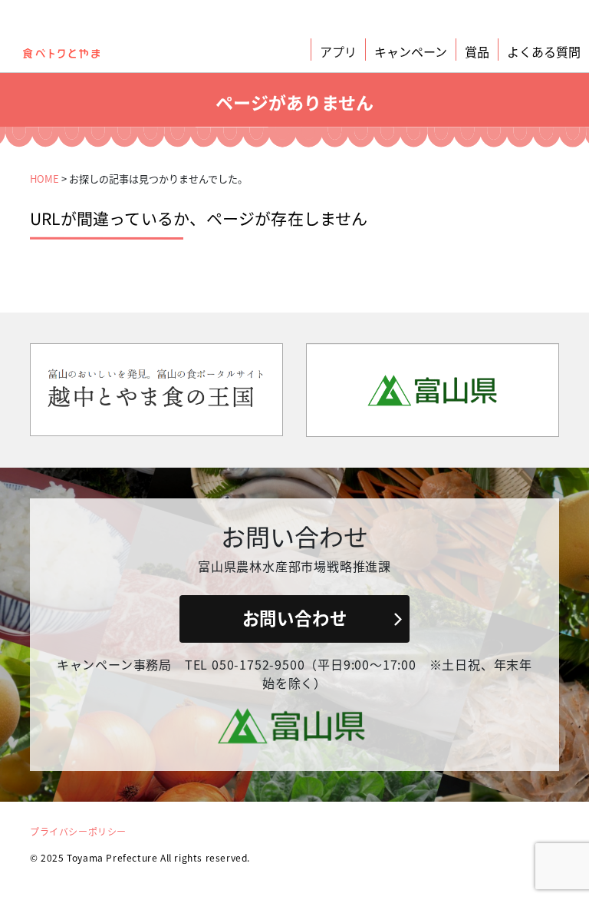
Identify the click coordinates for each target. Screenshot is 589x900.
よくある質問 (544, 51)
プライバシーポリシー (78, 831)
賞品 (477, 51)
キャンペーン (410, 51)
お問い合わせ (294, 617)
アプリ (338, 51)
